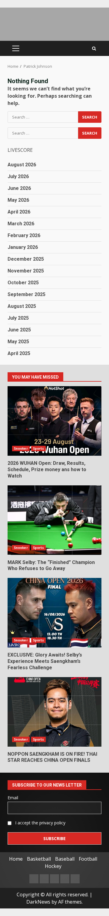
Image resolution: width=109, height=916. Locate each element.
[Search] (94, 48)
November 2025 (26, 271)
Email (13, 797)
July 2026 (18, 176)
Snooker (21, 448)
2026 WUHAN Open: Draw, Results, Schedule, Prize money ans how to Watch (54, 421)
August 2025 (22, 306)
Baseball (64, 859)
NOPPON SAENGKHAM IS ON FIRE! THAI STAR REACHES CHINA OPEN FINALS (54, 712)
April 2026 (19, 212)
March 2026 (21, 224)
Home (16, 859)
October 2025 (23, 282)
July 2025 (18, 318)
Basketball (39, 859)
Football (88, 859)
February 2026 (24, 235)
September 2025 (26, 294)
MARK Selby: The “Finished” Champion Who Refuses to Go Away (54, 520)
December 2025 (26, 259)
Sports (38, 448)
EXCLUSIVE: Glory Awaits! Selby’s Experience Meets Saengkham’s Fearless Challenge (54, 612)
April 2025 (19, 353)
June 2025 (19, 330)
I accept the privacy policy (39, 823)
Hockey (53, 866)
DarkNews (38, 901)
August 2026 (22, 165)
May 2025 (18, 341)
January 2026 (23, 247)
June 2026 (19, 188)
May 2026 (18, 200)
